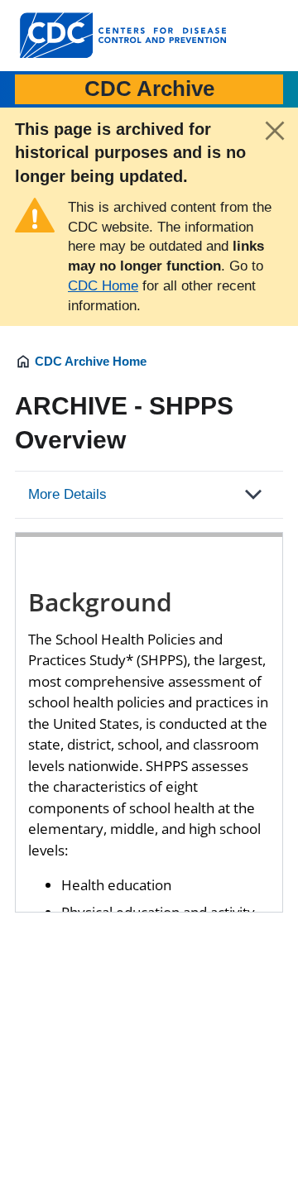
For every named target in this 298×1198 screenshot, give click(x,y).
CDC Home (103, 286)
